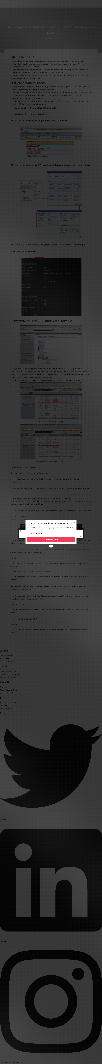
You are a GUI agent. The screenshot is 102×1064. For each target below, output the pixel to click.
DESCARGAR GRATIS (51, 539)
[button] (51, 523)
